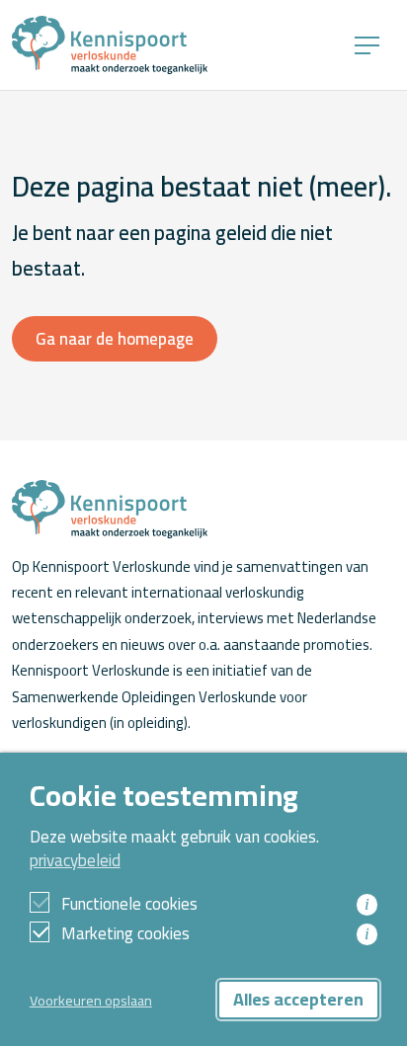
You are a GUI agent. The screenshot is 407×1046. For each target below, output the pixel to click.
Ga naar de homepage (115, 339)
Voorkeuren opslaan (91, 1000)
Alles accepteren (298, 999)
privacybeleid (75, 860)
